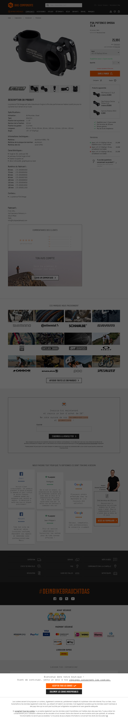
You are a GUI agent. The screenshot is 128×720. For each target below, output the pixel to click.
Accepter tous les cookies (62, 685)
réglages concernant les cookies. (90, 680)
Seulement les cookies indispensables (64, 691)
